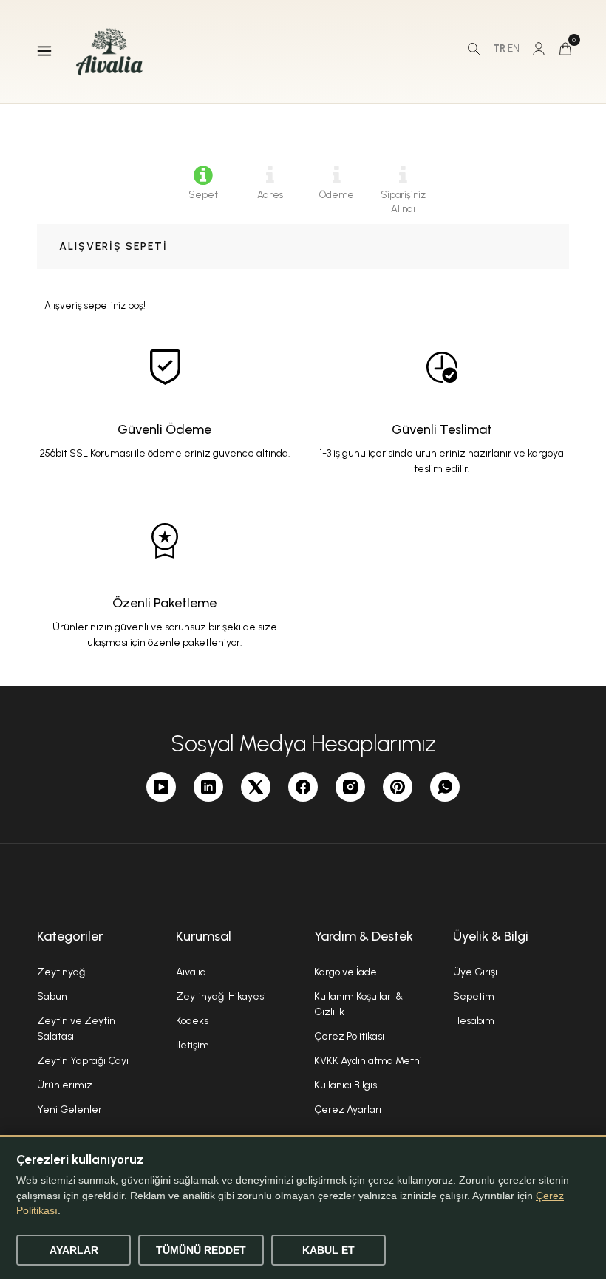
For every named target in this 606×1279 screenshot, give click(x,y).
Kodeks (192, 1020)
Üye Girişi (475, 972)
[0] (565, 48)
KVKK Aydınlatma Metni (368, 1060)
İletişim (192, 1045)
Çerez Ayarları (347, 1109)
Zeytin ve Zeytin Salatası (76, 1028)
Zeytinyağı (62, 972)
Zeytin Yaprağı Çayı (83, 1060)
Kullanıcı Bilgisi (346, 1085)
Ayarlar (74, 1250)
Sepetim (473, 996)
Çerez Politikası (349, 1036)
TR (499, 48)
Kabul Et (328, 1250)
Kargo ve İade (345, 972)
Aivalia (191, 972)
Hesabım (473, 1020)
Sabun (52, 996)
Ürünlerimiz (64, 1085)
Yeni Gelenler (69, 1109)
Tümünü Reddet (201, 1250)
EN (514, 48)
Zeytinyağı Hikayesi (221, 996)
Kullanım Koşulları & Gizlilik (358, 1004)
